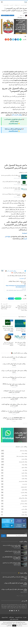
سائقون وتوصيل (24, 500)
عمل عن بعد (24, 484)
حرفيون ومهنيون (24, 486)
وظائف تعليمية (12, 15)
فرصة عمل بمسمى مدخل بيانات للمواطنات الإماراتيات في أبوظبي (14, 391)
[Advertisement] (14, 56)
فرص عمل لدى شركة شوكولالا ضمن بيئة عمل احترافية (14, 377)
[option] (14, 389)
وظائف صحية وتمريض (23, 481)
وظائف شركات (24, 453)
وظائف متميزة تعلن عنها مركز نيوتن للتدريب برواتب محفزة (14, 371)
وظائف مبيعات (24, 464)
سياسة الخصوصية (18, 617)
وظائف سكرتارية (24, 492)
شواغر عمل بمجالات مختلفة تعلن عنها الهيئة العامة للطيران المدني (14, 405)
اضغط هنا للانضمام (13, 123)
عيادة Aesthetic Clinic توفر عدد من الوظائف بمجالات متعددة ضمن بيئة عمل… (14, 418)
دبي (24, 320)
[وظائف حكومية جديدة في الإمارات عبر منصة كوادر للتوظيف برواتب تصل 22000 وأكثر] (24, 547)
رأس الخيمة (11, 334)
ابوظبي (2, 15)
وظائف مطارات (24, 514)
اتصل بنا (24, 617)
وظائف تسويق (24, 467)
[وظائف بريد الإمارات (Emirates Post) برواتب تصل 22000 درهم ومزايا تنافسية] (24, 558)
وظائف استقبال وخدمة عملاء (22, 456)
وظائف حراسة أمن (23, 503)
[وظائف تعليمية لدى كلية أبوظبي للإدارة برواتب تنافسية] (24, 183)
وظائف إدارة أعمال (23, 450)
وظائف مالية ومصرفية (23, 461)
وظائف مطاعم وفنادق (23, 498)
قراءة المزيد (9, 625)
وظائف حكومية (24, 472)
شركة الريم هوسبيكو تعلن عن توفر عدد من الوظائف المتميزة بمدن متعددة (14, 411)
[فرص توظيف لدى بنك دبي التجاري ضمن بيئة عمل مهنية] (24, 177)
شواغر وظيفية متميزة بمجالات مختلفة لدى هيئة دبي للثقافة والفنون (14, 398)
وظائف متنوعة (24, 475)
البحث (26, 533)
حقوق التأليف (11, 617)
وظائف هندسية (24, 459)
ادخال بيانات (24, 506)
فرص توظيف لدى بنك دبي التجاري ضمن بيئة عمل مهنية (14, 357)
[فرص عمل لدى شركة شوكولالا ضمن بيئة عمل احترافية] (24, 195)
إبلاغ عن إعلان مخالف (14, 619)
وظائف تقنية (24, 470)
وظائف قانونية (24, 489)
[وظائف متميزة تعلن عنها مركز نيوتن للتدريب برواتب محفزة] (24, 189)
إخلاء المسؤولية (5, 617)
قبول (14, 625)
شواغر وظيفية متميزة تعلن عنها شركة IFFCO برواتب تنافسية (14, 384)
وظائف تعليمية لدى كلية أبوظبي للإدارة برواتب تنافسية (14, 364)
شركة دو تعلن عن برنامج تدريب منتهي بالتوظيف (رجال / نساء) (6, 307)
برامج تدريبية (24, 511)
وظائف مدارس (24, 509)
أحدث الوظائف (7, 15)
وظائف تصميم (24, 495)
